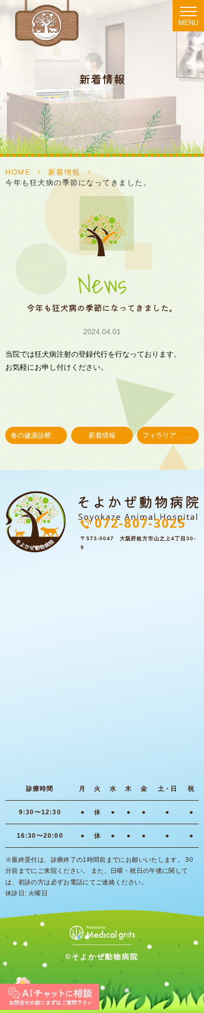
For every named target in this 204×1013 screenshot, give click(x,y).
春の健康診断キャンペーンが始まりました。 (38, 435)
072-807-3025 (140, 523)
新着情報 (64, 172)
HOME (17, 172)
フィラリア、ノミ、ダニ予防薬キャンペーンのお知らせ (170, 435)
